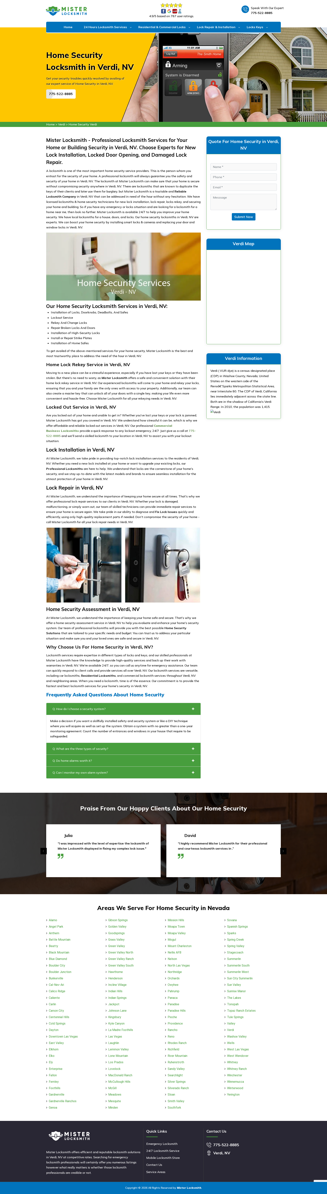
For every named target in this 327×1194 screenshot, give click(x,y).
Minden (113, 1107)
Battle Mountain (59, 939)
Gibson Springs (118, 920)
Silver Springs (177, 1081)
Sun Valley (234, 985)
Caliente (54, 998)
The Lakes (234, 998)
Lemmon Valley (118, 1049)
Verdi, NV (221, 1153)
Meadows (114, 1094)
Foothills (54, 1088)
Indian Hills (115, 991)
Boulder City (57, 965)
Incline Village (117, 985)
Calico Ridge (57, 991)
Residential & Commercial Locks (162, 27)
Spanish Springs (237, 926)
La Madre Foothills (120, 1030)
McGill (112, 1088)
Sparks (231, 933)
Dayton (53, 1030)
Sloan (171, 1094)
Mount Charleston (180, 946)
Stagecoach (235, 952)
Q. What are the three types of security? (80, 749)
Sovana (232, 920)
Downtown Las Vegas (63, 1036)
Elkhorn (53, 1049)
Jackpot (113, 1004)
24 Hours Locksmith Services (105, 27)
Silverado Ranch (178, 1088)
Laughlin (113, 1043)
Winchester (234, 1075)
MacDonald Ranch (120, 1075)
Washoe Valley (237, 1036)
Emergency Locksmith (162, 1144)
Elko (51, 1056)
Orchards (174, 978)
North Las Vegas (179, 965)
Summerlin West (238, 972)
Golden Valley (117, 926)
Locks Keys (255, 27)
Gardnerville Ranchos (62, 1101)
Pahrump (173, 991)
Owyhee (173, 985)
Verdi (61, 124)
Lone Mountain (118, 1056)
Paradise (173, 1004)
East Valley (56, 1043)
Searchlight (175, 1075)
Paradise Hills (177, 1010)
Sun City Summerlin (240, 978)
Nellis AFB (174, 952)
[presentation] (43, 851)
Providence (175, 1023)
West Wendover (237, 1056)
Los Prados (115, 1062)
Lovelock (114, 1069)
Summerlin (234, 959)
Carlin (52, 1004)
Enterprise (55, 1069)
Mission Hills (176, 920)
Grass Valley (116, 939)
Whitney (232, 1062)
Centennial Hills (59, 1017)
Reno (171, 1036)
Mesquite (114, 1101)
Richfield (173, 1049)
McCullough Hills (119, 1081)
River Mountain (177, 1056)
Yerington (233, 1094)
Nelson (172, 959)
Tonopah (233, 1004)
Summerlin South (238, 965)
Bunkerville (56, 978)
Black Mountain (59, 952)
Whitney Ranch (237, 1069)
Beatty (53, 946)
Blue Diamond (58, 959)
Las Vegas (115, 1036)
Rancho (173, 1030)
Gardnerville (56, 1094)
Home (68, 27)
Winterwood (235, 1088)
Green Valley (116, 946)
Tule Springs (235, 1017)
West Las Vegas (238, 1049)
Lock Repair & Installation (216, 27)
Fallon (53, 1075)
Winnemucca (235, 1081)
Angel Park (56, 926)
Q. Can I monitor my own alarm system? (80, 772)
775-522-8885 (261, 13)
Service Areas (155, 1172)
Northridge (175, 972)
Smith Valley (176, 1101)
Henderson (115, 978)
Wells (230, 1043)
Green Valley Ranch (121, 959)
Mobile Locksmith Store (163, 1158)
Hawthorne (115, 972)
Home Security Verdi (83, 124)
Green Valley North (120, 952)
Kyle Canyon (116, 1023)
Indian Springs (117, 998)
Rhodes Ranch (177, 1043)
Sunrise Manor (236, 991)
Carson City (56, 1010)
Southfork (174, 1107)
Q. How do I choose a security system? (79, 709)
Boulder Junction (60, 972)
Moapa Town (176, 926)
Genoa (53, 1107)
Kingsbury (114, 1017)
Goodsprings (116, 933)
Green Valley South (121, 965)
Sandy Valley (176, 1069)
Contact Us (154, 1165)
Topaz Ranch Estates (241, 1010)
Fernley (54, 1081)
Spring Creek (235, 939)
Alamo (53, 920)
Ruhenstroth (176, 1062)
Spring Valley (235, 946)
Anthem (54, 933)
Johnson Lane (117, 1010)
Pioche (172, 1017)
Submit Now (243, 217)
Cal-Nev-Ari (56, 985)
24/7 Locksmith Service (162, 1151)
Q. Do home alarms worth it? (72, 760)
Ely (51, 1062)
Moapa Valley (177, 933)
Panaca (173, 998)
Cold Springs (57, 1023)
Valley (231, 1023)
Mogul (172, 939)
